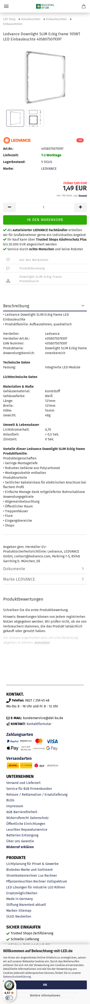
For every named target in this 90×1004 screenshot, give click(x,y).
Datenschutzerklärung (17, 976)
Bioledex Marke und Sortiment (29, 870)
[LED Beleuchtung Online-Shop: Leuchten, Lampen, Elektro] (45, 6)
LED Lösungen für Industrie (26, 887)
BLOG (10, 800)
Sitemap (24, 911)
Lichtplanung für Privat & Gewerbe (32, 864)
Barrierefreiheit (25, 812)
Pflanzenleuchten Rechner (26, 881)
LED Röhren (56, 887)
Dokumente (14, 568)
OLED (10, 916)
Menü (6, 6)
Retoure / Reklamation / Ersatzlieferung (36, 795)
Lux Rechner (47, 876)
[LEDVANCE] (17, 140)
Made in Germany (19, 899)
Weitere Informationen (45, 995)
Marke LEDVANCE (19, 579)
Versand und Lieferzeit (23, 783)
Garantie (27, 841)
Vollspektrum (57, 881)
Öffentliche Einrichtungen (25, 824)
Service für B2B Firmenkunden (29, 789)
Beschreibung (16, 305)
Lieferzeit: (11, 155)
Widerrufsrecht (17, 818)
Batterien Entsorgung (22, 835)
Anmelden (42, 642)
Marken (11, 911)
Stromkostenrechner (21, 876)
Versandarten (19, 758)
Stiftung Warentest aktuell (26, 905)
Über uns (13, 841)
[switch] (9, 998)
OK (45, 985)
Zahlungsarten (19, 734)
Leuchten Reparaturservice (26, 830)
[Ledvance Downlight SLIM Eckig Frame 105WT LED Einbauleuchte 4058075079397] (45, 77)
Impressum (14, 806)
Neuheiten (23, 916)
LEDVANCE (49, 169)
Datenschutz (39, 818)
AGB (9, 812)
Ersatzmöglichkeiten (21, 893)
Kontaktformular (39, 724)
